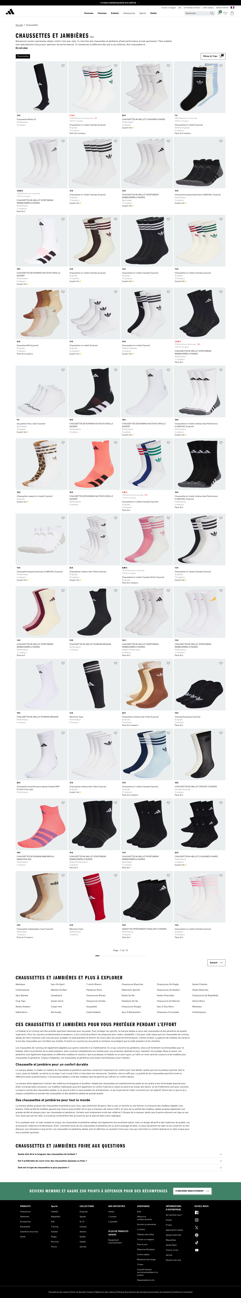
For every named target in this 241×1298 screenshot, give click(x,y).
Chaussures (129, 13)
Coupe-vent (56, 1007)
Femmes (102, 13)
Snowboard (56, 996)
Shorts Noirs (198, 1001)
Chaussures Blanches (132, 984)
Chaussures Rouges (131, 1007)
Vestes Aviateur (23, 1007)
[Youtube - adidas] (207, 1250)
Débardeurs (21, 1012)
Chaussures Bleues (95, 996)
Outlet (153, 13)
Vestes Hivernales (165, 996)
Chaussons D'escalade (168, 1012)
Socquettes (91, 1007)
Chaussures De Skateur (168, 990)
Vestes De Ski (128, 996)
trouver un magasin (169, 8)
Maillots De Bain (59, 990)
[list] (108, 56)
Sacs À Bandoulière (131, 1012)
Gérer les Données (78, 1292)
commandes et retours (192, 8)
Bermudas (56, 1012)
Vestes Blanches (200, 990)
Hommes (88, 13)
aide (179, 8)
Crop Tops (21, 1001)
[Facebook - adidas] (207, 1213)
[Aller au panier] (232, 13)
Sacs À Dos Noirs (165, 1007)
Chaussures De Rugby (168, 984)
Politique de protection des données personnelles (137, 1292)
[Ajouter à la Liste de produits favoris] (63, 66)
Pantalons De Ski (130, 1001)
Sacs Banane (22, 996)
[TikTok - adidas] (207, 1243)
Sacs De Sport (58, 984)
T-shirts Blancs (94, 984)
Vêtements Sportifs (131, 990)
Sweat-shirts (57, 1001)
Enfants (115, 13)
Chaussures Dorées (96, 1001)
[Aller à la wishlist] (225, 13)
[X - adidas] (207, 1228)
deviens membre (222, 8)
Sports (142, 13)
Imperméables (93, 1012)
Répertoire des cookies (105, 1292)
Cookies (90, 1292)
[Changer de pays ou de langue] (232, 8)
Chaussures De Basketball (205, 996)
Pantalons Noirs (94, 990)
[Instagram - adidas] (207, 1220)
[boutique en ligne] (10, 12)
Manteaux (20, 984)
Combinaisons (22, 990)
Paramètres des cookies (59, 1292)
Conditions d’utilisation (182, 1292)
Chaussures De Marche (168, 1001)
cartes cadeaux (208, 8)
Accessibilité (165, 1292)
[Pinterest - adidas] (207, 1235)
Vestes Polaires (199, 984)
